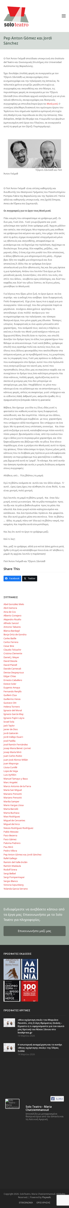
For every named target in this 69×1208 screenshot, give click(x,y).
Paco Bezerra (10, 835)
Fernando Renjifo (13, 691)
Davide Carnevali (12, 668)
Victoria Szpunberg (14, 884)
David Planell (10, 664)
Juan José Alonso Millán (16, 759)
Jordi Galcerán (11, 733)
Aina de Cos (10, 611)
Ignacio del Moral (13, 710)
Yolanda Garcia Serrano (16, 888)
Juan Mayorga (11, 763)
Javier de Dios (11, 729)
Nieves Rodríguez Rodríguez (18, 828)
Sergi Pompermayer (14, 877)
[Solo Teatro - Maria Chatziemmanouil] (12, 1104)
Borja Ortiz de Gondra (15, 634)
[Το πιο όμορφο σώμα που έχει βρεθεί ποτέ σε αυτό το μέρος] (12, 990)
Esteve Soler (10, 683)
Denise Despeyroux (14, 672)
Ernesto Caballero (13, 680)
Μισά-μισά (52, 103)
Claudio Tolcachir (12, 649)
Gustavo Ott (10, 702)
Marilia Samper (11, 801)
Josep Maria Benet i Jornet (17, 748)
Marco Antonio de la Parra (17, 786)
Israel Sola (9, 721)
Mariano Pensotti (13, 793)
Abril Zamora (10, 607)
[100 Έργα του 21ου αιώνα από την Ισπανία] (29, 990)
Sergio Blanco (11, 881)
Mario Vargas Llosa (14, 805)
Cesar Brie (9, 646)
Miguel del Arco (12, 824)
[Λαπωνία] (29, 969)
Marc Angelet (11, 782)
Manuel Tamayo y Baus (16, 778)
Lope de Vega (11, 771)
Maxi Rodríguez (12, 816)
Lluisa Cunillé (10, 767)
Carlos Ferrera (11, 642)
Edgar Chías (10, 676)
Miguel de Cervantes (14, 820)
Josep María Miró (12, 752)
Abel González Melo (14, 604)
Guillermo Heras (12, 699)
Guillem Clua (10, 695)
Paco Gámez (10, 839)
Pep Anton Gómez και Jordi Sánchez (22, 854)
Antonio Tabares (12, 626)
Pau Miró (8, 847)
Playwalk (46, 1197)
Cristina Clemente (13, 653)
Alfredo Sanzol (11, 623)
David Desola (10, 661)
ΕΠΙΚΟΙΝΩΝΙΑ (26, 1202)
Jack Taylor (9, 725)
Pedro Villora (10, 850)
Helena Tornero (12, 706)
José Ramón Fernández (16, 744)
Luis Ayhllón (10, 774)
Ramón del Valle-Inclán (15, 862)
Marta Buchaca (11, 812)
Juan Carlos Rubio (13, 755)
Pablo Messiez (11, 831)
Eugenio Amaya (12, 687)
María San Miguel (13, 790)
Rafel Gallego (10, 858)
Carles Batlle (10, 638)
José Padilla (9, 740)
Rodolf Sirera (10, 869)
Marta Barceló (11, 808)
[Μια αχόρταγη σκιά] (12, 969)
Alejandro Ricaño (12, 619)
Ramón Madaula (12, 865)
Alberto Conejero (12, 615)
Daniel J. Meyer (11, 657)
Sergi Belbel (10, 873)
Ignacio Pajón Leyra (14, 718)
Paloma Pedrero (12, 843)
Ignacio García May (14, 714)
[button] (64, 15)
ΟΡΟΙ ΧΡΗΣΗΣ (43, 1202)
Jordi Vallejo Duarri (13, 736)
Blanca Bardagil (12, 630)
